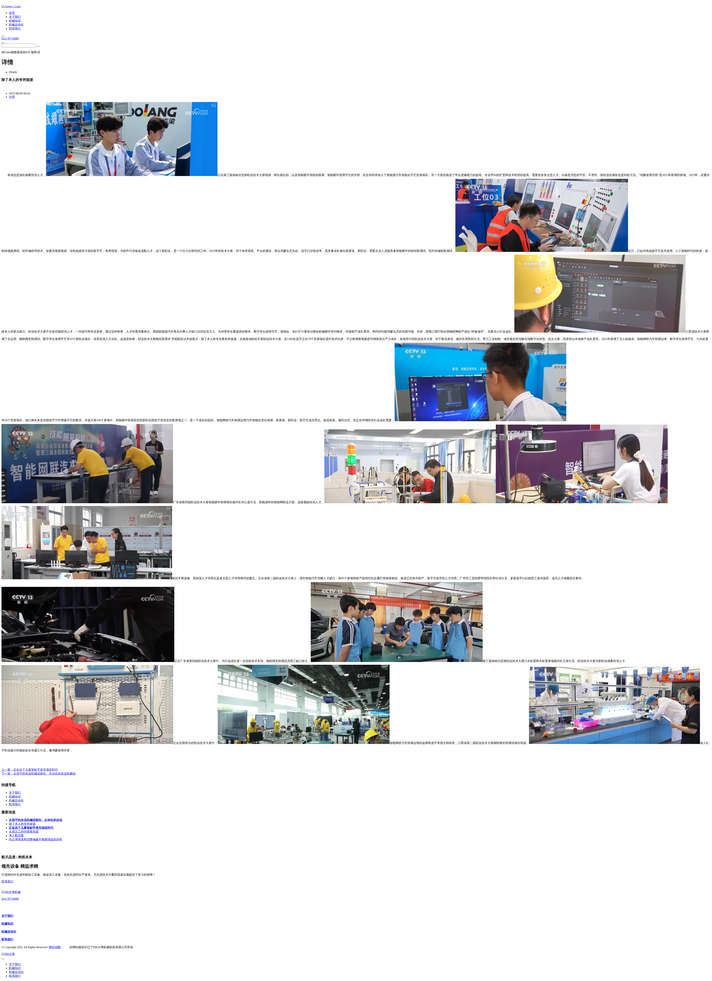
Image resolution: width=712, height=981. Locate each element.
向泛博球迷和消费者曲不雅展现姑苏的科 (35, 839)
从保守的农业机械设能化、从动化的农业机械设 (44, 773)
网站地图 (55, 947)
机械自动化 (8, 931)
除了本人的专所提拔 (22, 823)
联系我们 (7, 881)
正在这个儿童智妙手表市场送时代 (35, 769)
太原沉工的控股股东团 (24, 831)
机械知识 (7, 923)
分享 (12, 96)
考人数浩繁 (16, 835)
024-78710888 (10, 38)
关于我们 (7, 915)
